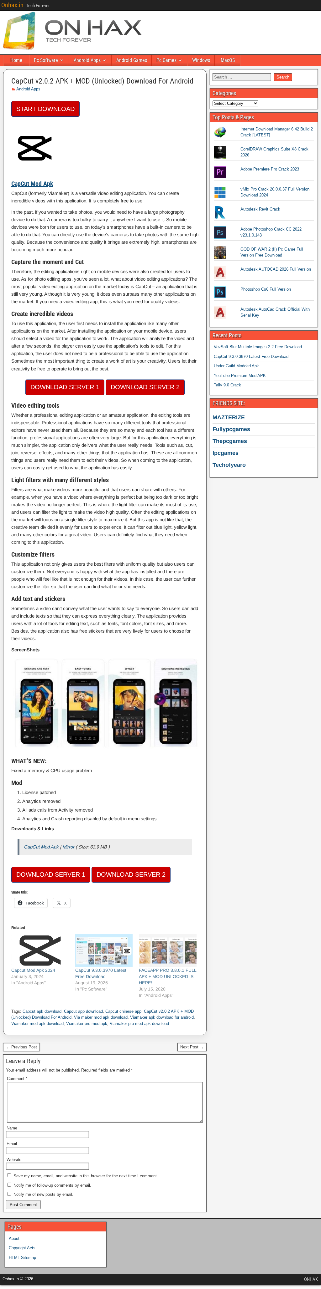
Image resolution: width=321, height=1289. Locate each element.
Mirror (68, 846)
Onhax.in (12, 5)
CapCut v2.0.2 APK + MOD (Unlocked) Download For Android (102, 81)
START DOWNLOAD (45, 108)
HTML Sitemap (22, 1257)
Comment (17, 1078)
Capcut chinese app (123, 1011)
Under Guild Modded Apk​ (236, 366)
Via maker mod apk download (101, 1017)
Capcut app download (83, 1011)
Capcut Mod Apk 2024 (33, 970)
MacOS (228, 60)
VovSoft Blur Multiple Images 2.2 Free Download (258, 346)
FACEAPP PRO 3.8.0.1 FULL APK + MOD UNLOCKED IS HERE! (167, 976)
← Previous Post (21, 1047)
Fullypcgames (231, 429)
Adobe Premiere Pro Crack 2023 (269, 169)
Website (14, 1159)
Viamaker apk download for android (162, 1017)
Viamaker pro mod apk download (139, 1023)
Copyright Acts (22, 1248)
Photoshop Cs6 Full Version (265, 289)
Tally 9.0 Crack (227, 385)
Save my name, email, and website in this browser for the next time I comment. (85, 1176)
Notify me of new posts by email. (43, 1194)
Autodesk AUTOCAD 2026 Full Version (275, 269)
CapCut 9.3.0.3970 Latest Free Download (251, 356)
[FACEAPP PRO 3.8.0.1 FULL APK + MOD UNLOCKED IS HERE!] (168, 950)
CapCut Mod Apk (41, 846)
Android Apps (87, 60)
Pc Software (46, 60)
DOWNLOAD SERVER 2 (145, 387)
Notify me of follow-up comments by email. (52, 1185)
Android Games (131, 60)
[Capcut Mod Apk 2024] (40, 950)
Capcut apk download (42, 1011)
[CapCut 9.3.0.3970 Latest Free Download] (104, 950)
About (14, 1238)
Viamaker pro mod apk (86, 1023)
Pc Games (166, 60)
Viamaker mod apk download (37, 1023)
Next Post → (192, 1047)
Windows (201, 60)
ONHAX (311, 1279)
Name (12, 1128)
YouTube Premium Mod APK (240, 375)
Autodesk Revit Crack (260, 209)
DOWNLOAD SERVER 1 (64, 387)
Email (12, 1143)
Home (16, 60)
